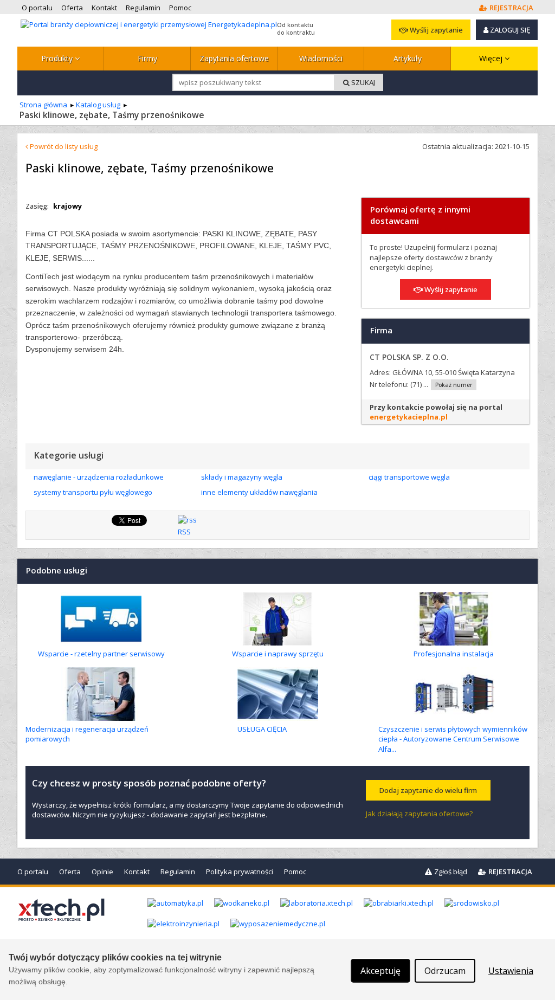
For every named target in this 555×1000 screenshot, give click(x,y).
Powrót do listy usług (63, 146)
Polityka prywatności (239, 871)
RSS (184, 532)
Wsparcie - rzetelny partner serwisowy (101, 654)
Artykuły (407, 58)
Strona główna (43, 104)
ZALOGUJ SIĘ (509, 30)
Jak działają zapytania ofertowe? (419, 813)
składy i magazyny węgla (241, 477)
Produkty (58, 58)
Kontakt (137, 871)
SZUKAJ (362, 82)
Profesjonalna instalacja (454, 654)
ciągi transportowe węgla (409, 477)
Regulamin (177, 871)
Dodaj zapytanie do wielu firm (428, 790)
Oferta (70, 871)
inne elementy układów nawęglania (259, 492)
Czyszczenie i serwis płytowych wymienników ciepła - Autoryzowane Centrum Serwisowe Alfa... (452, 738)
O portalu (32, 871)
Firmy (147, 58)
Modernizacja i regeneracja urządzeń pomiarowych (87, 734)
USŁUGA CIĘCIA (262, 729)
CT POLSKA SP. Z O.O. (409, 357)
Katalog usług (98, 104)
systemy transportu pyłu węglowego (93, 492)
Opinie (102, 871)
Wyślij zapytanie (435, 30)
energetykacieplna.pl (409, 417)
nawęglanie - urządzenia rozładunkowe (99, 477)
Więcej (492, 58)
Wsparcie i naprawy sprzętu (278, 654)
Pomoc (295, 871)
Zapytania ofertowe (234, 58)
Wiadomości (321, 58)
